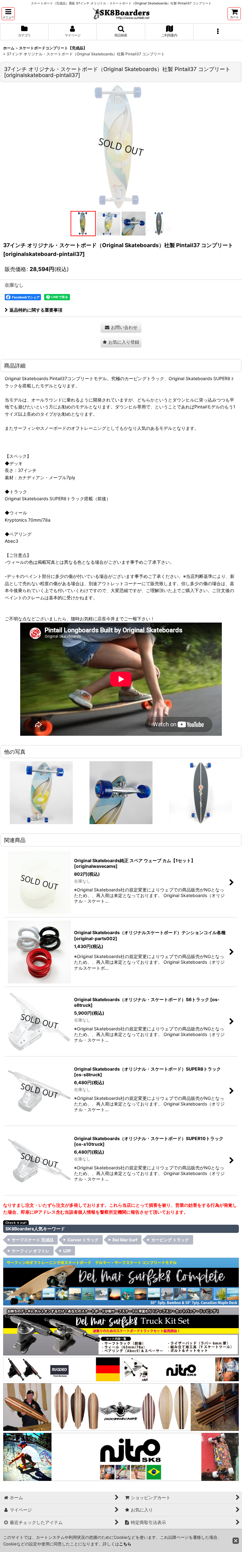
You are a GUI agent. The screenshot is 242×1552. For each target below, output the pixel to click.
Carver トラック (83, 1239)
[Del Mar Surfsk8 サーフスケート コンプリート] (121, 1281)
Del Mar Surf (124, 1239)
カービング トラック (170, 1239)
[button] (8, 13)
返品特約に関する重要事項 (35, 310)
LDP (67, 1250)
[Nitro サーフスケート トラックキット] (180, 1369)
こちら (125, 1543)
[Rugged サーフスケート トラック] (61, 1369)
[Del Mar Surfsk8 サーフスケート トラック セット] (121, 1331)
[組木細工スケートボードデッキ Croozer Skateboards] (121, 1406)
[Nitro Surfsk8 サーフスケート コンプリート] (121, 1456)
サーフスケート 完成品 (33, 1239)
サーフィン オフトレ (30, 1250)
